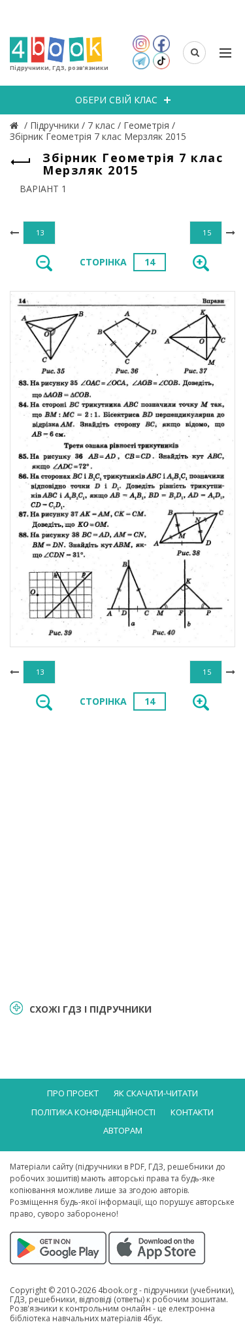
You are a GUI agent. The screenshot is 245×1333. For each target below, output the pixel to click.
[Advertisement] (122, 854)
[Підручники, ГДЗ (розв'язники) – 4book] (16, 125)
